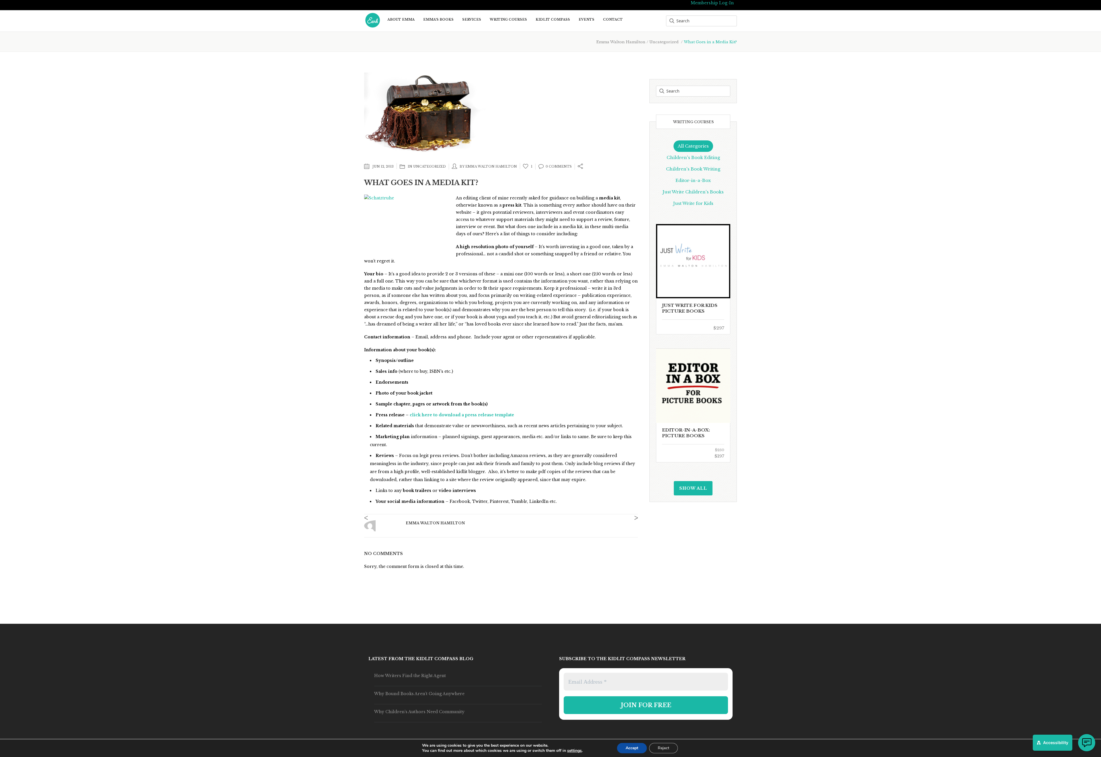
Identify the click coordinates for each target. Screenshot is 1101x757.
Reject (663, 748)
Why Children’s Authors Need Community (419, 711)
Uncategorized (664, 42)
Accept (632, 748)
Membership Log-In (712, 2)
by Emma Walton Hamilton (488, 166)
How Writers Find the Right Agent (410, 675)
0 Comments (559, 166)
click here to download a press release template (462, 414)
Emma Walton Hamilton (620, 42)
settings (574, 750)
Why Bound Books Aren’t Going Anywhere (419, 693)
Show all (693, 488)
